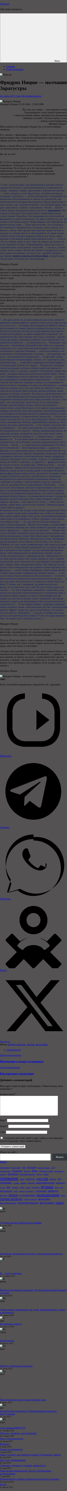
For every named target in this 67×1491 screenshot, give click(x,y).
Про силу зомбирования (13, 1460)
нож (61, 1187)
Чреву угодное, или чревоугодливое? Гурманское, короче (30, 1454)
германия (9, 1178)
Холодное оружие (46, 1171)
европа (53, 1179)
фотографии (47, 1202)
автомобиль (59, 1171)
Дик (24, 1167)
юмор (60, 1202)
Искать (59, 1157)
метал (22, 1187)
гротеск (30, 1178)
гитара (21, 1179)
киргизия (31, 1183)
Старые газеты (5, 1171)
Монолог (5, 1444)
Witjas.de (4, 4)
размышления (47, 1195)
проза (13, 1195)
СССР (53, 1168)
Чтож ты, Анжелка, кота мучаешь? (18, 1433)
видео (39, 1174)
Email (4, 1126)
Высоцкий (15, 1167)
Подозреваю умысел (11, 1324)
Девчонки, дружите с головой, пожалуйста (23, 1465)
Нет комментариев (31, 96)
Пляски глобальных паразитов (16, 1366)
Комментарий (8, 1094)
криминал (60, 1183)
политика (41, 1190)
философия (42, 1044)
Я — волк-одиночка (10, 1273)
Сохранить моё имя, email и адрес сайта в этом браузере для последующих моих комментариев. (31, 1139)
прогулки (3, 1195)
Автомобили (5, 1168)
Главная (10, 66)
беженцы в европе (27, 1174)
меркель (15, 1187)
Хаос (35, 1170)
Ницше (30, 1044)
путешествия (27, 1195)
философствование (8, 1203)
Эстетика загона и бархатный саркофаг (21, 1222)
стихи (63, 1195)
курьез (2, 1187)
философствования (28, 1202)
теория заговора (11, 1199)
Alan (18, 96)
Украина (17, 1170)
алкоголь (3, 1174)
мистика (35, 1187)
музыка (47, 1186)
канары (23, 1183)
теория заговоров (30, 1199)
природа (53, 1190)
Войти (3, 1162)
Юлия (3, 1484)
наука (57, 1187)
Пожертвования (14, 69)
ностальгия (6, 1191)
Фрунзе (27, 1171)
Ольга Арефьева (44, 1168)
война (45, 1174)
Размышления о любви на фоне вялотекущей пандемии (29, 1479)
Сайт (2, 1132)
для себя (42, 1179)
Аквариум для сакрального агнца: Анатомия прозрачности (31, 1253)
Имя (3, 1120)
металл (28, 1187)
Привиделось (7, 1340)
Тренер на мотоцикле (11, 1449)
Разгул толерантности (11, 1438)
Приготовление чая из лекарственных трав (23, 1399)
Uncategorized (13, 1050)
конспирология (45, 1182)
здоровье (6, 1182)
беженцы (13, 1174)
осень (15, 1191)
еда (59, 1179)
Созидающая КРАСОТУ (13, 1428)
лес (8, 1187)
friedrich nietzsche (17, 1044)
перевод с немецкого (26, 1191)
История (31, 1167)
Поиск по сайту (8, 1152)
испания (16, 1183)
